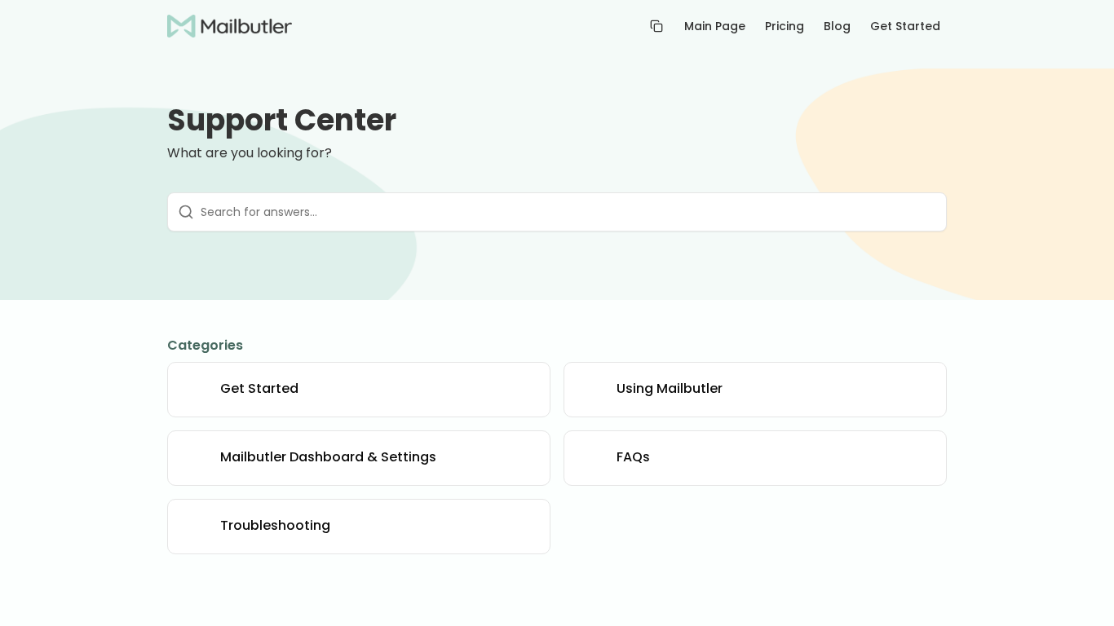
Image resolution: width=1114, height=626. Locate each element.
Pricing (784, 26)
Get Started (905, 26)
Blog (837, 26)
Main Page (714, 26)
